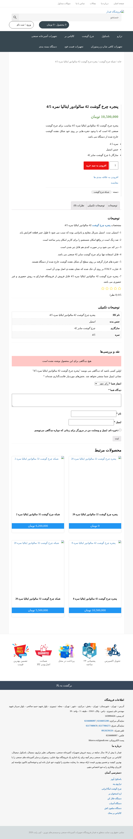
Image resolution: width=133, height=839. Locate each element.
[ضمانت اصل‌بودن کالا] (43, 650)
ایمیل (117, 422)
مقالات (93, 3)
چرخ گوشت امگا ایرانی (111, 789)
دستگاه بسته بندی (48, 46)
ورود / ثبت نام (24, 24)
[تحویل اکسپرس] (112, 650)
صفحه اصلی (119, 3)
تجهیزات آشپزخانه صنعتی (44, 36)
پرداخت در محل (66, 661)
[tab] (112, 205)
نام (118, 413)
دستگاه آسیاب (115, 803)
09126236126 (107, 730)
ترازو (119, 36)
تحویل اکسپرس (112, 661)
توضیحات (112, 205)
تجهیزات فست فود (73, 46)
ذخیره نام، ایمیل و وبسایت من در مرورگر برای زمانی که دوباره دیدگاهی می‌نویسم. (76, 430)
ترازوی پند (117, 784)
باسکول (105, 36)
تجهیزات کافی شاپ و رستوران (106, 46)
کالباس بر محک (114, 813)
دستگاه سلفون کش (112, 808)
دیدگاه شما (114, 390)
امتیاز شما (115, 383)
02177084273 (104, 726)
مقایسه (114, 182)
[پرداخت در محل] (66, 650)
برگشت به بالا (64, 685)
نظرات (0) (79, 205)
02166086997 (90, 721)
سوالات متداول (64, 3)
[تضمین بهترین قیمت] (20, 650)
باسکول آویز (116, 779)
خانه (119, 61)
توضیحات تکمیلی (96, 205)
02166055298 (103, 721)
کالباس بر (69, 36)
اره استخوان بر (115, 793)
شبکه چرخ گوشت (107, 61)
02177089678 (91, 726)
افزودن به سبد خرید (96, 165)
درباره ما (104, 3)
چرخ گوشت (88, 36)
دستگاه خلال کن (114, 798)
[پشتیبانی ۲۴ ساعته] (89, 650)
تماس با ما (80, 3)
